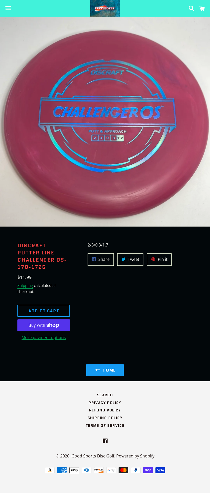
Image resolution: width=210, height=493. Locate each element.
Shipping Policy (105, 417)
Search (105, 395)
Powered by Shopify (135, 456)
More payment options (44, 337)
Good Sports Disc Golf (92, 456)
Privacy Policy (105, 402)
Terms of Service (105, 425)
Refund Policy (105, 410)
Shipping (25, 285)
